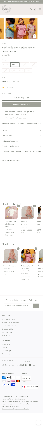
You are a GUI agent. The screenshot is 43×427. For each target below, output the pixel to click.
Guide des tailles (7, 329)
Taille (4, 60)
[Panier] (35, 9)
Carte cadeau (11, 404)
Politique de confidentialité (30, 401)
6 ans (21, 70)
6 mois (5, 64)
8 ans (29, 70)
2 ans (33, 64)
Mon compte (6, 335)
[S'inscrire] (36, 306)
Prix (3, 77)
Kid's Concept (6, 354)
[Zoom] (35, 36)
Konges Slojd (6, 351)
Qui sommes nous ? (24, 396)
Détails (4, 130)
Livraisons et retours (9, 326)
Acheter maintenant (21, 104)
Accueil (4, 43)
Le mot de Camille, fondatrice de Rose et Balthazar (21, 151)
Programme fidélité (8, 319)
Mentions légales (20, 399)
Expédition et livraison (10, 146)
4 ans (13, 70)
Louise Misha (6, 55)
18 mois (24, 64)
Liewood (5, 347)
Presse (3, 404)
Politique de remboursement (10, 406)
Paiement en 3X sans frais (10, 323)
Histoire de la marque (10, 141)
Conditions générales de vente (11, 401)
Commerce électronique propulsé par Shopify (15, 409)
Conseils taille (7, 135)
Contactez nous (7, 332)
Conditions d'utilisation (24, 404)
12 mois (15, 64)
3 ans (5, 70)
